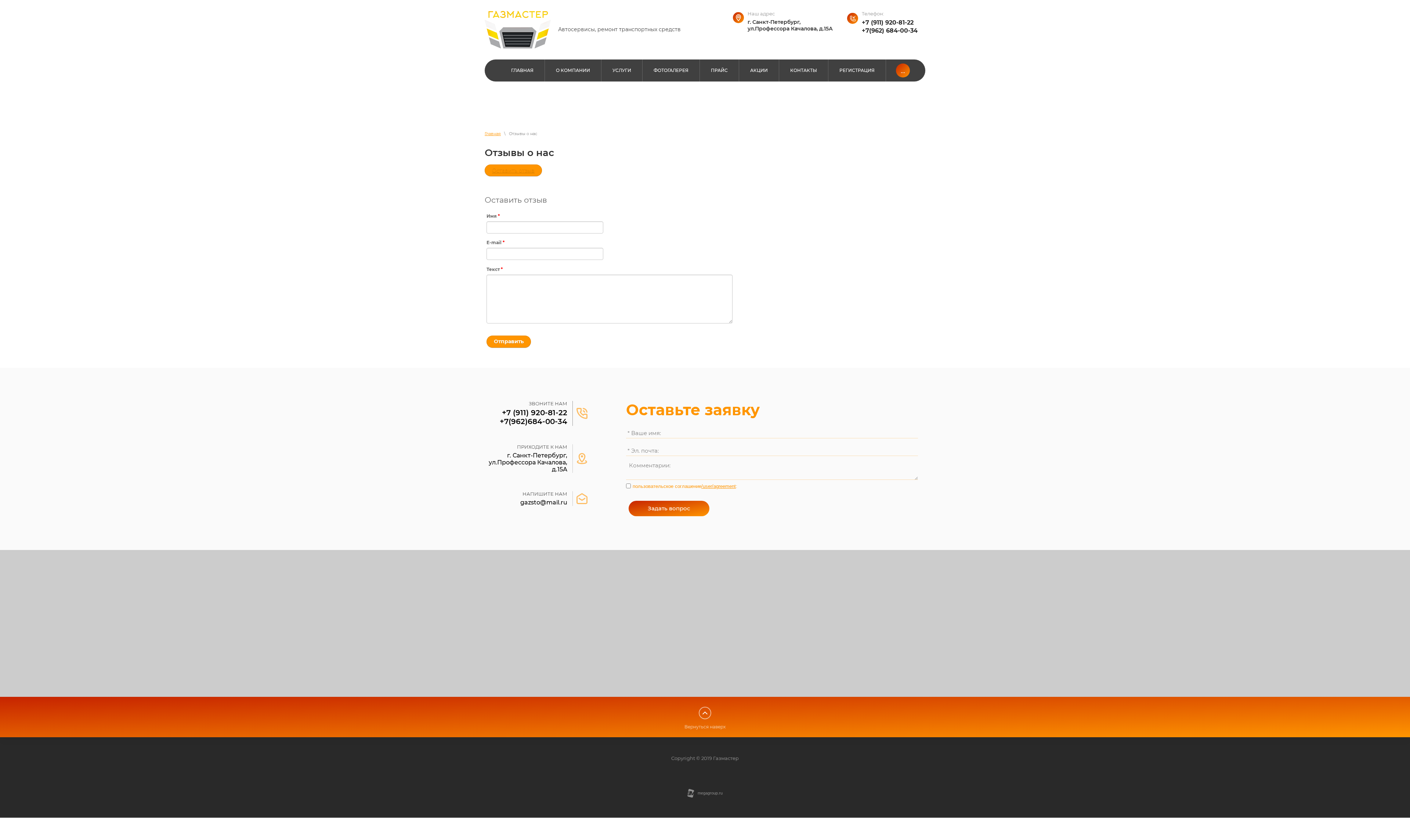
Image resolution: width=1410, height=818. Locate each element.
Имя (493, 216)
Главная (493, 133)
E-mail (496, 242)
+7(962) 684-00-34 (890, 30)
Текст (495, 269)
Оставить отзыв (513, 170)
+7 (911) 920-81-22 (888, 22)
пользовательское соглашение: (685, 486)
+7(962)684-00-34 (533, 421)
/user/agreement (718, 486)
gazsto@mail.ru (543, 502)
